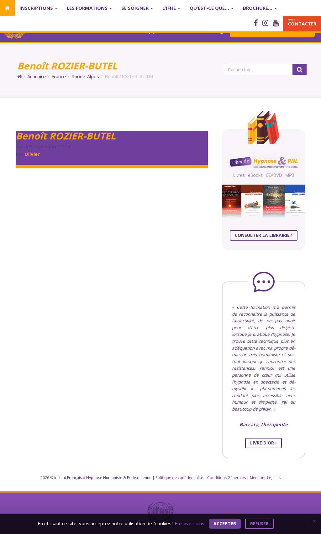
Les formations (88, 8)
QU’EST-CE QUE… (210, 8)
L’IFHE (169, 8)
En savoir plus (189, 523)
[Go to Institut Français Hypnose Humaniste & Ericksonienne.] (19, 76)
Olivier (32, 154)
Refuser (259, 523)
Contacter (302, 22)
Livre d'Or (262, 443)
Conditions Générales (226, 477)
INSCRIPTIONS (36, 8)
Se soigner (135, 8)
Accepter (224, 523)
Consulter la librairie (263, 235)
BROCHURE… (258, 8)
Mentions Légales (265, 477)
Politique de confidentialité (179, 477)
